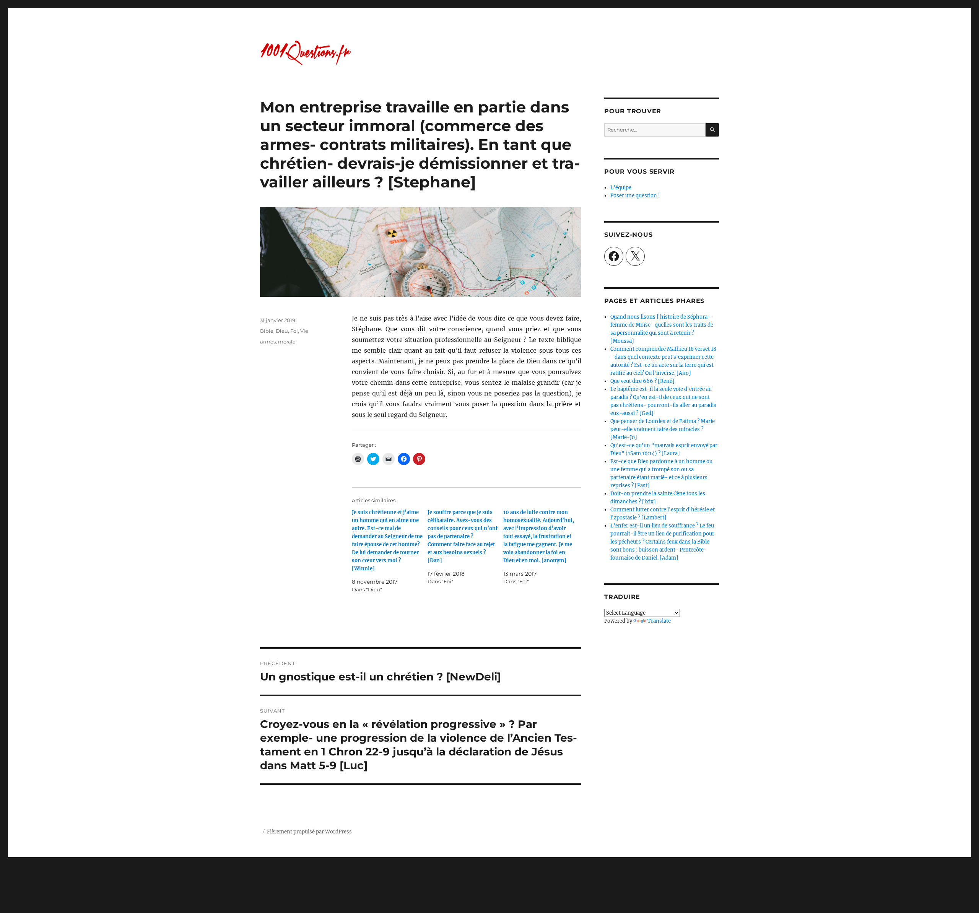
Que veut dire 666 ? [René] (642, 381)
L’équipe (620, 187)
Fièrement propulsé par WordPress (309, 831)
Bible (266, 331)
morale (287, 342)
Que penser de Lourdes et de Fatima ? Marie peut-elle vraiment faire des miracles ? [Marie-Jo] (662, 429)
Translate (659, 621)
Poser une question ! (635, 195)
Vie (304, 331)
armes (268, 342)
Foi (294, 331)
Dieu (282, 331)
